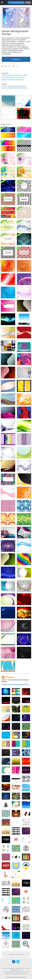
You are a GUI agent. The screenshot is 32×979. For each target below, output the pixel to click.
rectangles (21, 77)
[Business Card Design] (24, 572)
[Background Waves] (24, 452)
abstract (4, 75)
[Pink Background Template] (8, 652)
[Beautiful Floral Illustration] (24, 172)
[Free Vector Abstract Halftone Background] (24, 239)
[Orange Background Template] (8, 266)
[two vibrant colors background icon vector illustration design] (16, 743)
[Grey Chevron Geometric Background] (24, 199)
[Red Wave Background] (24, 599)
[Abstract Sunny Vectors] (24, 386)
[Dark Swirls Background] (8, 359)
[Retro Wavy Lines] (24, 186)
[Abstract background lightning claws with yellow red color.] (26, 761)
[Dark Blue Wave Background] (8, 572)
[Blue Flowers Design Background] (24, 279)
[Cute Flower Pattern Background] (24, 212)
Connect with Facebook (17, 2)
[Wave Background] (8, 586)
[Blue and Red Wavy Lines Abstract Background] (24, 412)
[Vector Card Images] (8, 346)
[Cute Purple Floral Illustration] (24, 159)
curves (4, 77)
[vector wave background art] (6, 769)
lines (16, 77)
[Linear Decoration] (8, 599)
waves (17, 79)
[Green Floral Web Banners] (8, 226)
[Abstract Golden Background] (24, 479)
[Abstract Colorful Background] (8, 332)
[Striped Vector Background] (8, 612)
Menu (29, 2)
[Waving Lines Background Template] (8, 426)
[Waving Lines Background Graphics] (24, 332)
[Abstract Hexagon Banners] (8, 132)
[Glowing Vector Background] (8, 319)
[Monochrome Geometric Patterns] (24, 146)
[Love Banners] (8, 212)
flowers (12, 77)
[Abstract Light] (24, 399)
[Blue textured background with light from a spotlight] (6, 691)
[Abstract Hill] (8, 412)
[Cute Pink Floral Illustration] (8, 159)
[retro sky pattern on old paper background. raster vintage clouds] (8, 103)
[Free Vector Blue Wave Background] (24, 546)
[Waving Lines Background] (24, 266)
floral (7, 77)
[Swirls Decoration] (8, 399)
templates (4, 79)
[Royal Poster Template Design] (8, 466)
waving (21, 79)
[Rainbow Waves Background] (24, 559)
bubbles (25, 75)
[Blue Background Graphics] (8, 292)
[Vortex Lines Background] (24, 626)
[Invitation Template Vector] (8, 639)
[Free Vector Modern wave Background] (24, 466)
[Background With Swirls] (8, 372)
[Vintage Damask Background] (24, 252)
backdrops (10, 75)
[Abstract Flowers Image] (8, 546)
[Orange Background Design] (24, 492)
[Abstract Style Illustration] (8, 239)
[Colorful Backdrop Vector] (24, 639)
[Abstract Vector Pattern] (8, 506)
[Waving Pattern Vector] (8, 519)
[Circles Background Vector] (24, 346)
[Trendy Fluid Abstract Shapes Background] (24, 359)
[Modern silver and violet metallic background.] (16, 752)
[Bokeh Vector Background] (24, 612)
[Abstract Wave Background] (24, 226)
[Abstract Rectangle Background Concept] (8, 479)
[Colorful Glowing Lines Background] (8, 186)
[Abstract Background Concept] (24, 532)
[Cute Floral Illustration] (8, 172)
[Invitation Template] (8, 439)
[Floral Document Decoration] (24, 586)
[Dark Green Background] (24, 306)
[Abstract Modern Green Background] (24, 426)
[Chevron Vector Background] (8, 199)
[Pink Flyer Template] (8, 306)
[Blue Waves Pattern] (24, 506)
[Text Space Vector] (8, 386)
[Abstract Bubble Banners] (8, 146)
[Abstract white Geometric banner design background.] (8, 116)
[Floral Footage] (8, 532)
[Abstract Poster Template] (24, 319)
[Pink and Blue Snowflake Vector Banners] (24, 132)
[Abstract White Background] (8, 452)
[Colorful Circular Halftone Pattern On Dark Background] (26, 735)
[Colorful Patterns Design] (24, 372)
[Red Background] (8, 279)
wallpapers (11, 79)
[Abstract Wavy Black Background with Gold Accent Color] (24, 652)
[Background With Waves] (24, 519)
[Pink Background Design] (8, 626)
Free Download (16, 59)
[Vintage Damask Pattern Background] (8, 252)
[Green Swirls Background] (8, 559)
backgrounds (18, 75)
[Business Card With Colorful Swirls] (8, 666)
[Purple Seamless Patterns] (24, 439)
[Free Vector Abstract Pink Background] (8, 492)
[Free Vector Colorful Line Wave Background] (24, 292)
